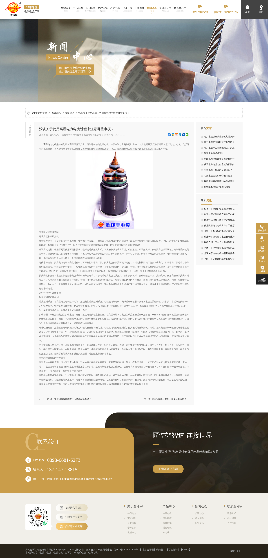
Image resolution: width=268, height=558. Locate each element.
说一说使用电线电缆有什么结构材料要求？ (70, 399)
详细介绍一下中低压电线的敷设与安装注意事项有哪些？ (219, 243)
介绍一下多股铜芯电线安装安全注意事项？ (219, 232)
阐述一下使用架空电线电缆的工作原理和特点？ (219, 249)
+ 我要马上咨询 (168, 468)
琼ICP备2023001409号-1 (127, 549)
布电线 (166, 532)
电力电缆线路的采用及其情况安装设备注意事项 (219, 137)
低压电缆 (167, 518)
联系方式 (231, 513)
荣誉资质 (131, 518)
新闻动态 (56, 113)
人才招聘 (231, 523)
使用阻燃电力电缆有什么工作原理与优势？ (219, 226)
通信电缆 (167, 528)
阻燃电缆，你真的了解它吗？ (218, 170)
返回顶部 (235, 551)
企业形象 (131, 523)
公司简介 (131, 513)
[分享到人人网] (183, 134)
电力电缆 (93, 552)
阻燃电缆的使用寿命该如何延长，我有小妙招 (218, 176)
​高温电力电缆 (49, 144)
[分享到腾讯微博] (180, 134)
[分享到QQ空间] (173, 134)
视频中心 (131, 532)
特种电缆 (167, 523)
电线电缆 (58, 552)
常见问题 (199, 518)
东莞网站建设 (105, 549)
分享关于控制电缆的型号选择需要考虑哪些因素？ (219, 254)
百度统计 (173, 549)
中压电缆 (167, 513)
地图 (261, 12)
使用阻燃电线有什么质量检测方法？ (169, 399)
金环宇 (68, 552)
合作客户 (131, 528)
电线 (41, 552)
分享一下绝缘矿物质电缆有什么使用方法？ (219, 210)
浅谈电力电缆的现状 (214, 153)
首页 (44, 113)
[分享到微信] (187, 134)
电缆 (48, 552)
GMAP (185, 549)
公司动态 (69, 113)
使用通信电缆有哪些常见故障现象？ (219, 221)
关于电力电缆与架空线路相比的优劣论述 (219, 165)
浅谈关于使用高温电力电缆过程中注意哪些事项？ (104, 113)
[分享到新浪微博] (176, 134)
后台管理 (149, 549)
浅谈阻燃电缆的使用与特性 (217, 187)
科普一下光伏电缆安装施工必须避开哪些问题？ (219, 215)
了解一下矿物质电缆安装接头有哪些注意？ (219, 260)
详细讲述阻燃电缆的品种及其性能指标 (219, 182)
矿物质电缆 (80, 552)
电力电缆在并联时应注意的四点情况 (219, 143)
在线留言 (231, 518)
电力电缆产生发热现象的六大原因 (219, 149)
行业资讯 (199, 523)
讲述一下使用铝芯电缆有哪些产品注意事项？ (219, 238)
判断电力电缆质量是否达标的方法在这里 (219, 160)
